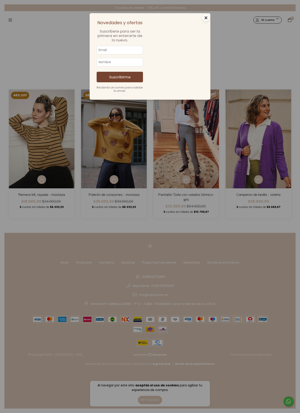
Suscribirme (120, 77)
